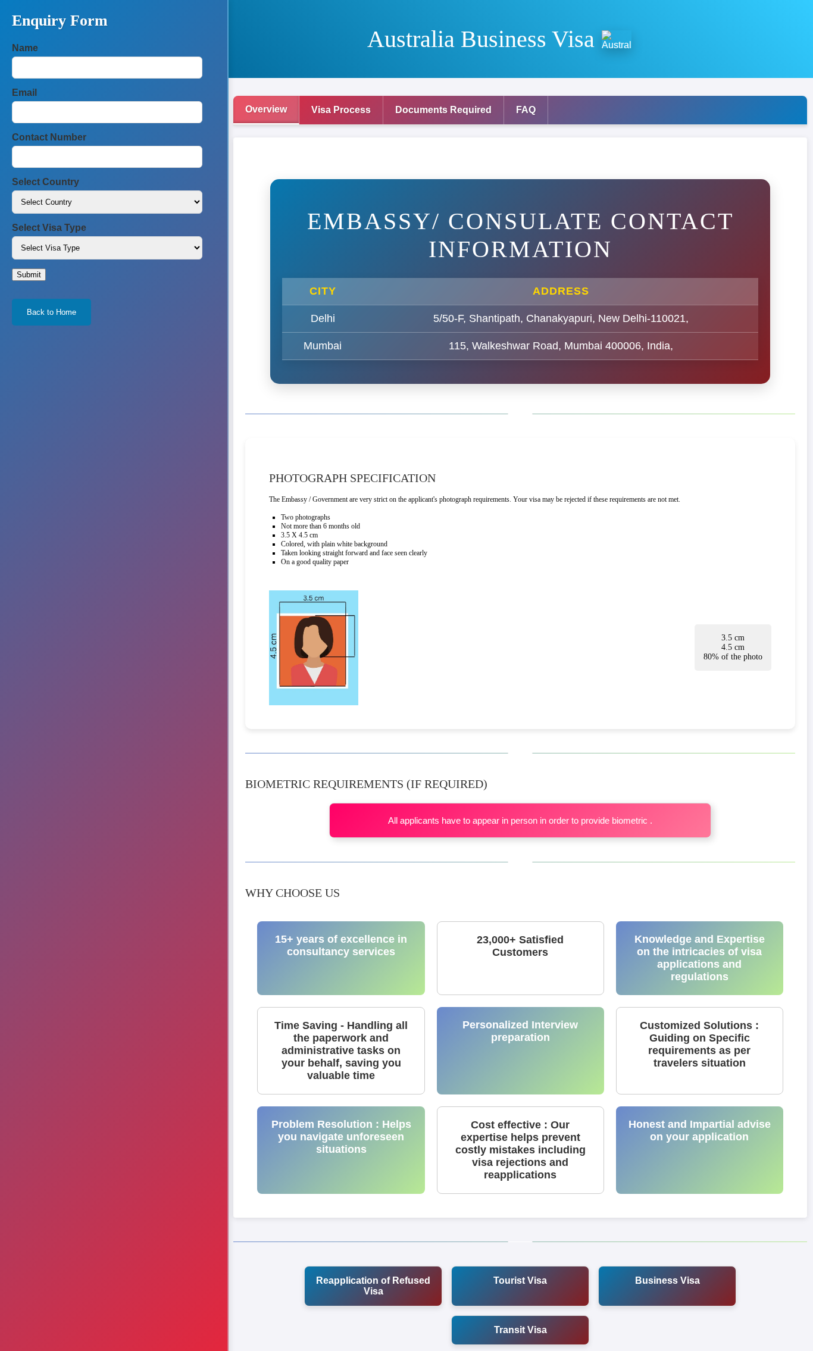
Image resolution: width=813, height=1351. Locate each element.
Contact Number (49, 137)
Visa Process (341, 110)
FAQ (526, 110)
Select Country (45, 182)
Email (24, 92)
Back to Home (51, 312)
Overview (266, 109)
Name (25, 48)
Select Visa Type (49, 228)
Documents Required (443, 110)
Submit (29, 274)
